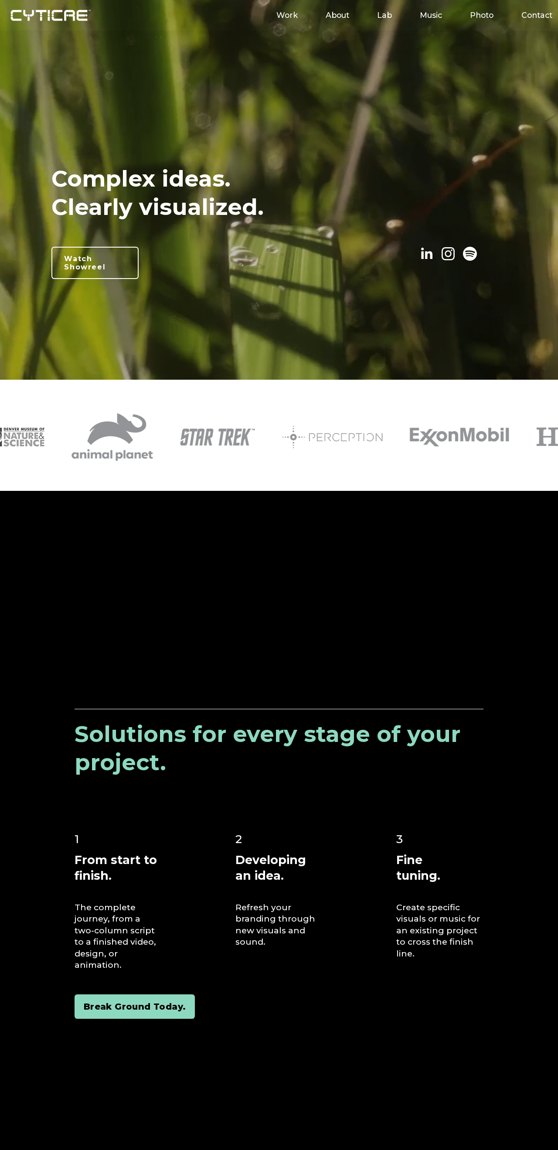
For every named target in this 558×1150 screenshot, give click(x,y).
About (337, 15)
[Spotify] (470, 254)
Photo (481, 15)
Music (431, 15)
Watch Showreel (84, 263)
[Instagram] (448, 254)
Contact (536, 15)
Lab (384, 15)
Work (287, 15)
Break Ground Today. (135, 1006)
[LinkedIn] (426, 254)
